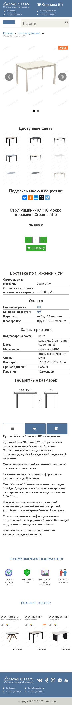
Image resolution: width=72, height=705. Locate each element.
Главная (8, 33)
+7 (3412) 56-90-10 (14, 14)
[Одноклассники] (30, 197)
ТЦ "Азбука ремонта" (48, 11)
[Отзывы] (35, 428)
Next (62, 77)
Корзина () (52, 4)
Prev (9, 77)
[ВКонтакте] (24, 197)
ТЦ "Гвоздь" (11, 11)
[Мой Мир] (36, 197)
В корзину (38, 248)
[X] (41, 197)
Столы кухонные (29, 33)
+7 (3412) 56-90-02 (47, 14)
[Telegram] (47, 197)
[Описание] (13, 428)
